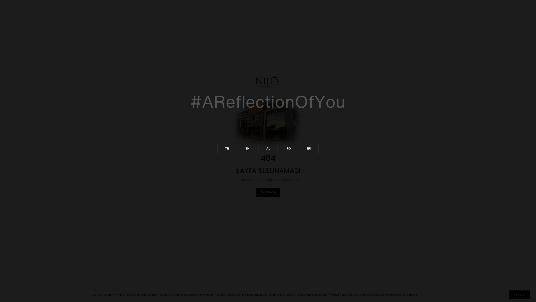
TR (227, 148)
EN (248, 148)
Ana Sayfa (268, 192)
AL (268, 148)
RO (288, 148)
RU (309, 148)
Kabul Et (520, 295)
